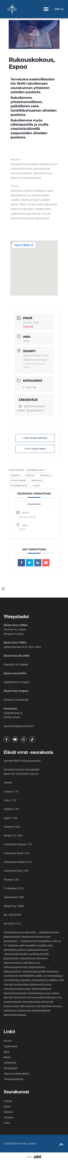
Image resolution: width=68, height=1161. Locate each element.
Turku (7, 1122)
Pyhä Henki (18, 480)
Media (7, 1057)
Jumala (45, 475)
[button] (46, 9)
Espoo (30, 387)
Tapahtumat (11, 1046)
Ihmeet (15, 475)
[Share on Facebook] (21, 562)
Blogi (6, 1051)
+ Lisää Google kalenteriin (35, 438)
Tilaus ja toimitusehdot (16, 1073)
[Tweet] (29, 562)
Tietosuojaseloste (13, 1079)
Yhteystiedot (11, 1068)
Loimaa (8, 1101)
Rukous (37, 480)
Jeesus (30, 475)
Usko (36, 485)
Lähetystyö (10, 1062)
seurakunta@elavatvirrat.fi (19, 726)
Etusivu (8, 1040)
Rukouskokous (34, 504)
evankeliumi (36, 470)
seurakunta (19, 485)
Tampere (8, 1117)
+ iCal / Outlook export (35, 448)
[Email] (46, 562)
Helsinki (8, 1111)
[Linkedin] (37, 562)
